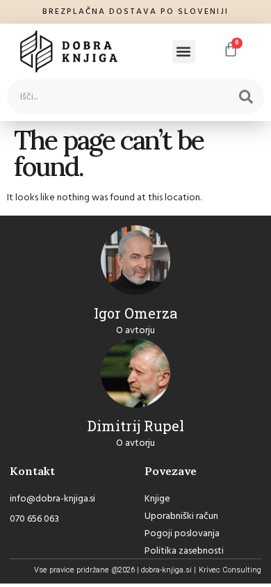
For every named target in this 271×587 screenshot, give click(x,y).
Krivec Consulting (230, 570)
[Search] (246, 96)
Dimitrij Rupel (136, 426)
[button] (183, 51)
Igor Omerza (135, 313)
